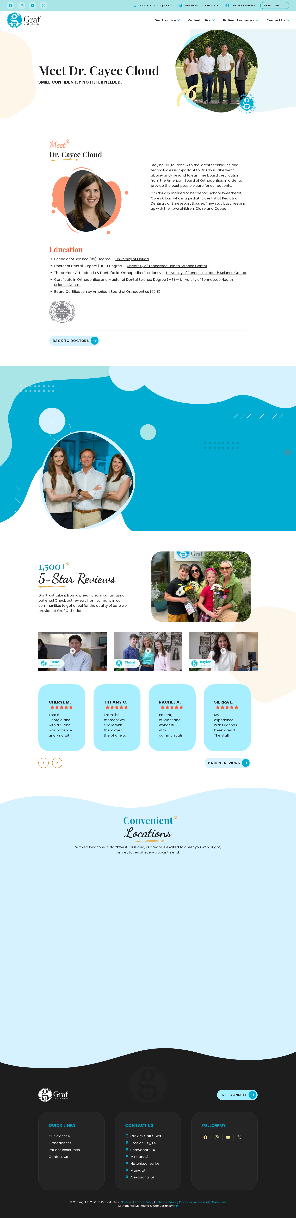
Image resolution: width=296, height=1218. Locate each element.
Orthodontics (199, 20)
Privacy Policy (144, 1202)
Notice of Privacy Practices (174, 1202)
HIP (175, 1206)
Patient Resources (238, 20)
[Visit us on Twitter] (43, 5)
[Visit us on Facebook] (10, 5)
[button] (73, 651)
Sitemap (127, 1202)
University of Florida (132, 259)
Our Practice (165, 20)
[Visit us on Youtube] (32, 5)
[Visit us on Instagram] (21, 5)
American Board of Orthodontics (121, 291)
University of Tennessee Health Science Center (167, 265)
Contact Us (276, 20)
